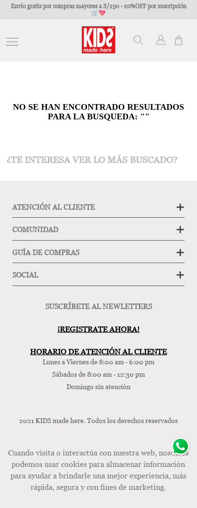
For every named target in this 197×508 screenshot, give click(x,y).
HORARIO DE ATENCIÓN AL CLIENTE (98, 351)
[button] (140, 40)
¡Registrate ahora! (98, 329)
